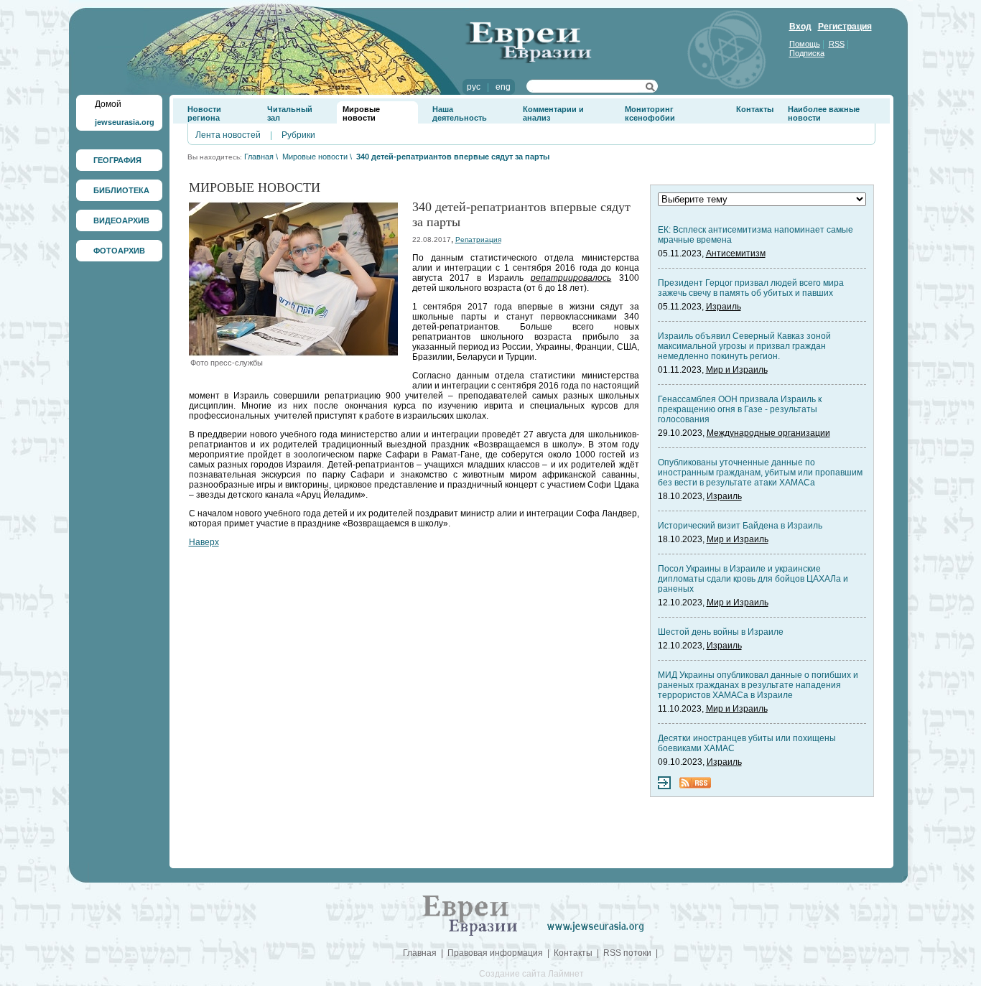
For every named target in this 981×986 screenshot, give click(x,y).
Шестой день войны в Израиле (721, 632)
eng (503, 87)
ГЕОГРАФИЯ (117, 160)
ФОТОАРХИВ (119, 250)
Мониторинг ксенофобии (650, 113)
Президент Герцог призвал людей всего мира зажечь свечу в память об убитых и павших (751, 288)
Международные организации (768, 433)
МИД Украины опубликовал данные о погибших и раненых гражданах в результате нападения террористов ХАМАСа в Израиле (758, 685)
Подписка (806, 53)
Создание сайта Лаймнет (531, 974)
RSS (837, 43)
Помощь (804, 43)
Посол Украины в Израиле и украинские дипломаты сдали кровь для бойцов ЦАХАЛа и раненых (753, 579)
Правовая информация (495, 953)
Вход (800, 27)
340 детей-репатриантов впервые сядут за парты (452, 156)
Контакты (754, 109)
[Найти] (650, 89)
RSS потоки (627, 953)
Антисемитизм (736, 253)
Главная (259, 156)
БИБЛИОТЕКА (121, 190)
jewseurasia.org (124, 122)
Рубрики (298, 135)
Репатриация (478, 239)
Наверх (204, 542)
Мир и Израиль (737, 370)
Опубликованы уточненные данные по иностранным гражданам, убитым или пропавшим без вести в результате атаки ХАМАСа (760, 472)
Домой (108, 104)
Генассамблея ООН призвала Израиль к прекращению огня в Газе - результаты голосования (740, 409)
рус (473, 87)
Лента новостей (228, 135)
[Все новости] (664, 786)
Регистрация (845, 27)
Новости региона (204, 113)
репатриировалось (571, 278)
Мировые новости (361, 113)
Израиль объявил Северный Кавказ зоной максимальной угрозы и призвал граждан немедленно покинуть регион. (744, 346)
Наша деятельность (459, 113)
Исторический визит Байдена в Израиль (740, 526)
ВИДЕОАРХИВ (121, 220)
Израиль (723, 307)
